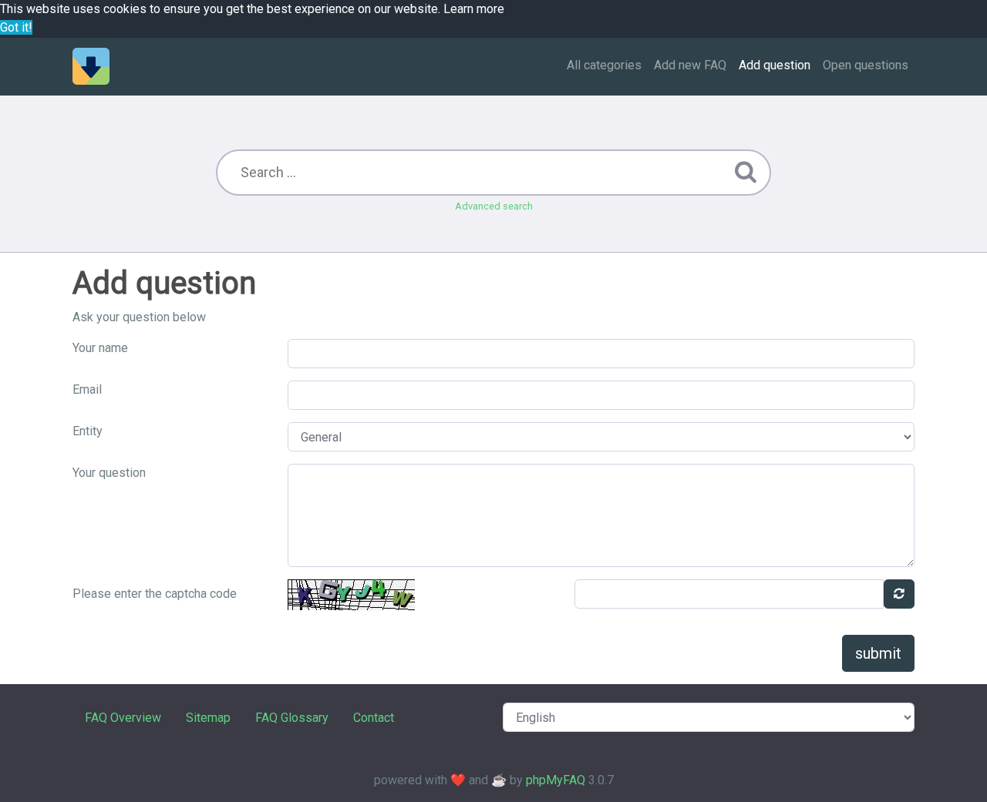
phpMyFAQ (555, 780)
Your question (109, 472)
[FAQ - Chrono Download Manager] (90, 66)
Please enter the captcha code (154, 593)
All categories (604, 65)
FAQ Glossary (291, 717)
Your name (100, 348)
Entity (87, 431)
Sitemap (208, 717)
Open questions (865, 65)
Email (87, 389)
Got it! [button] (16, 27)
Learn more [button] (473, 9)
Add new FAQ (690, 65)
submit (878, 653)
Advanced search (494, 206)
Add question (774, 65)
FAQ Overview (123, 717)
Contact (373, 717)
